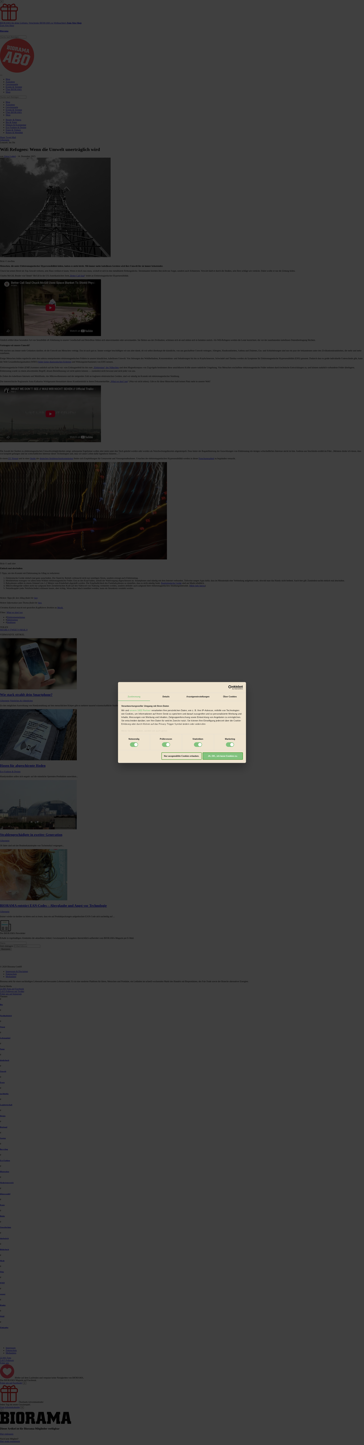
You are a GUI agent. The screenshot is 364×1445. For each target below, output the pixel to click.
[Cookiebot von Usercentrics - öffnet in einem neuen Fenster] (230, 687)
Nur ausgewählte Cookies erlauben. (181, 756)
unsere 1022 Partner (140, 710)
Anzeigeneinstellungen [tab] (197, 696)
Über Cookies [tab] (230, 696)
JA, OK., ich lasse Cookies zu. (223, 756)
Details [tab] (166, 696)
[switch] (166, 744)
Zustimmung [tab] (134, 696)
